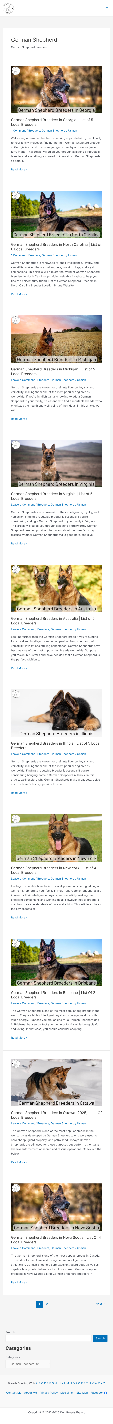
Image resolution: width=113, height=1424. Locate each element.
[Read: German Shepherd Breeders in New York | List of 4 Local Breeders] (56, 837)
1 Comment (18, 130)
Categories (13, 1357)
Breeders (34, 130)
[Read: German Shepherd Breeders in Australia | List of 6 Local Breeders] (56, 588)
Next (100, 1304)
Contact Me (13, 1392)
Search (10, 1332)
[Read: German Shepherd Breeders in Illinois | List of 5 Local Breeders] (56, 712)
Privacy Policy (49, 1392)
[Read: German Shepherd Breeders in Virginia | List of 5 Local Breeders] (56, 463)
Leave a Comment (23, 380)
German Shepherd (53, 130)
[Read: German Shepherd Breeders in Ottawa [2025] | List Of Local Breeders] (56, 1082)
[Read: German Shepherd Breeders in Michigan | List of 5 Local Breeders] (56, 338)
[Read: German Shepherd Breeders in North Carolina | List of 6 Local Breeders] (56, 214)
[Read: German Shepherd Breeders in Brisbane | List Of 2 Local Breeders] (56, 962)
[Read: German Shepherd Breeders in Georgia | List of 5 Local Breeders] (56, 89)
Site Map (82, 1392)
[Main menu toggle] (106, 8)
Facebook (97, 1392)
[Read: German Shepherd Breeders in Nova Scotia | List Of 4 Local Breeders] (56, 1207)
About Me (30, 1392)
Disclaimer (67, 1392)
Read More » (19, 170)
